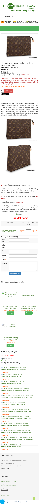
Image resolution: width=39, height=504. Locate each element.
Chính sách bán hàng (8, 485)
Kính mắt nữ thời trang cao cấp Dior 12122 (13, 383)
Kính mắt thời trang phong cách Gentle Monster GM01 (16, 432)
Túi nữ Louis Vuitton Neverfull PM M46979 (28, 307)
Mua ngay (9, 91)
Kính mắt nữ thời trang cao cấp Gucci (11, 446)
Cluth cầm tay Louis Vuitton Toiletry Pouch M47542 (8, 230)
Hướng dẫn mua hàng (8, 481)
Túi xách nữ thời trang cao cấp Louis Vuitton (10, 338)
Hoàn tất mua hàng (15, 273)
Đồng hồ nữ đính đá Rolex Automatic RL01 (13, 404)
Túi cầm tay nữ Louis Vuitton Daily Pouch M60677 (10, 308)
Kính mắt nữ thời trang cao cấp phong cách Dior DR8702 (17, 439)
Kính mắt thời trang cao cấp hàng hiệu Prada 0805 (15, 390)
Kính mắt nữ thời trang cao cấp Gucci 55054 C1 (14, 369)
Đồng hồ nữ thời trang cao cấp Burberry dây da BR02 (16, 411)
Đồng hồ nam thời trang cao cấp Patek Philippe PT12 (16, 418)
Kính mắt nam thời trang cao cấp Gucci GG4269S (15, 425)
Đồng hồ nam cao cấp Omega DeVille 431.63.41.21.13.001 (16, 397)
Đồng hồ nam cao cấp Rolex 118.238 (11, 376)
